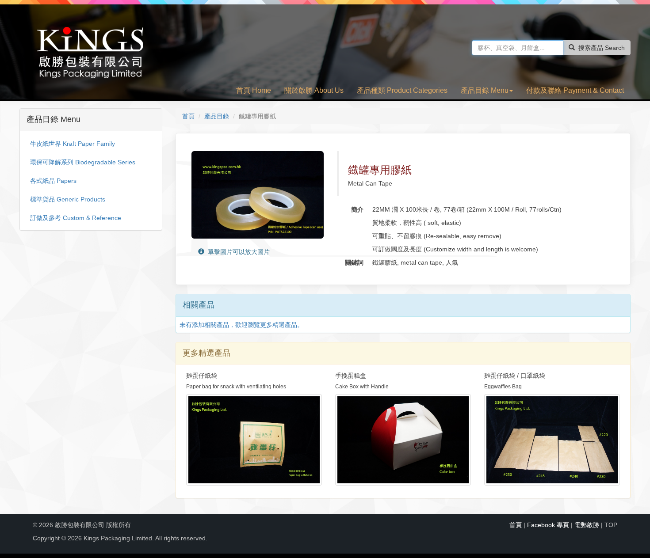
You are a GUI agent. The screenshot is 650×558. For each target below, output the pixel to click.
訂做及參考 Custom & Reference (75, 217)
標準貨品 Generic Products (67, 199)
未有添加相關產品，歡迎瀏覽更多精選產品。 (241, 324)
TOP (610, 524)
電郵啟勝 (586, 524)
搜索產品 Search (601, 47)
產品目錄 (216, 116)
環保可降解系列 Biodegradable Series (82, 162)
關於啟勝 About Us (314, 90)
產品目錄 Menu (485, 90)
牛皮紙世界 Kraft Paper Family (72, 143)
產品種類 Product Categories (402, 90)
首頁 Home (253, 90)
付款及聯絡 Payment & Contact (575, 90)
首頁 (188, 116)
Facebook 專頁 (548, 524)
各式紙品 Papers (53, 180)
